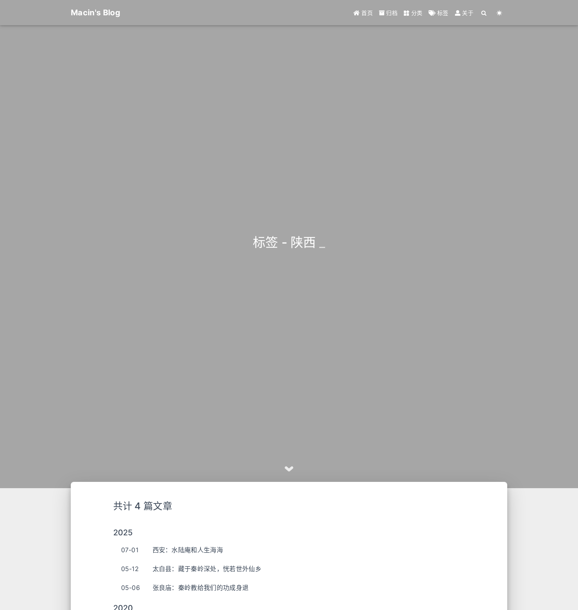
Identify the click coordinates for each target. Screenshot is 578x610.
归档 (391, 12)
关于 (466, 12)
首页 (366, 12)
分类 (415, 12)
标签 (442, 12)
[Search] (484, 13)
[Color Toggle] (499, 13)
